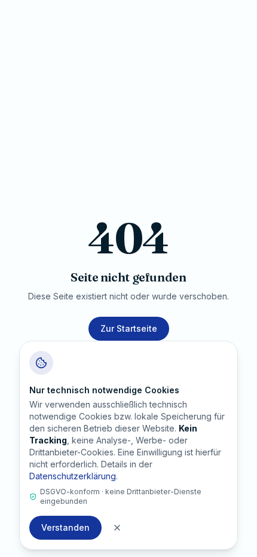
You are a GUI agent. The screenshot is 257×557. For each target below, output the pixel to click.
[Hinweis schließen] (117, 527)
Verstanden (65, 527)
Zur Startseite (128, 328)
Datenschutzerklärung (72, 476)
